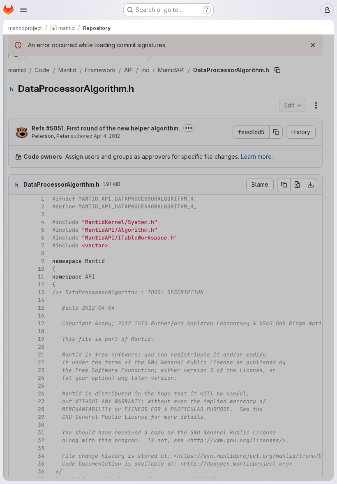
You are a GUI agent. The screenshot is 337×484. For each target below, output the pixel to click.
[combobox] (67, 62)
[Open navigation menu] (23, 9)
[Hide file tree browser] (14, 46)
